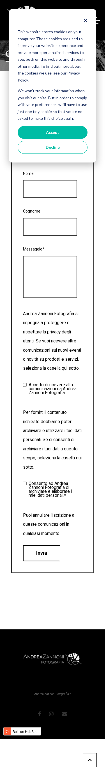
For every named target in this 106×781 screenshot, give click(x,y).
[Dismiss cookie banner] (85, 21)
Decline (53, 147)
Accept (52, 132)
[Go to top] (90, 760)
